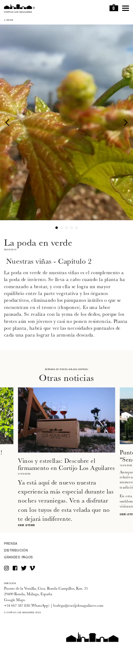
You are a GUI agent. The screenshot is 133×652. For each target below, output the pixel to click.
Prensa (10, 544)
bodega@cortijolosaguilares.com (78, 606)
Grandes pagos (18, 557)
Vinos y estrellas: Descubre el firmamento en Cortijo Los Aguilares (66, 464)
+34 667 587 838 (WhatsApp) (26, 606)
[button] (8, 122)
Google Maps (14, 600)
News (9, 20)
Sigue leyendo (26, 525)
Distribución (16, 550)
